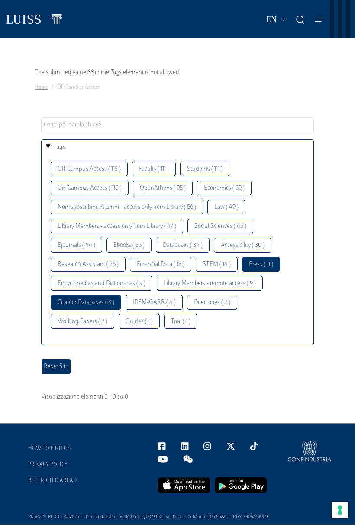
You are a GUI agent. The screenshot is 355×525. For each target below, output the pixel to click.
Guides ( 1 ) (139, 321)
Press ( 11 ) (261, 264)
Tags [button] (59, 147)
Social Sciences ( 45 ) (220, 226)
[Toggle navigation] (320, 19)
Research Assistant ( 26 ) (88, 264)
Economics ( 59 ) (224, 188)
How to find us (49, 448)
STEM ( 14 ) (217, 264)
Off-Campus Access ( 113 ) (89, 169)
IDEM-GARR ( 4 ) (154, 302)
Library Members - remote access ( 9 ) (210, 283)
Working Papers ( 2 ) (82, 321)
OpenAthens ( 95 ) (163, 188)
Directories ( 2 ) (212, 302)
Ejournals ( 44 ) (76, 245)
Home (41, 87)
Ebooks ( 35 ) (129, 245)
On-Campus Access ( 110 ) (90, 188)
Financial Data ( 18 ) (160, 264)
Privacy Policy (48, 464)
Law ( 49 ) (226, 207)
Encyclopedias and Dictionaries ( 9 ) (101, 283)
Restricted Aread (52, 480)
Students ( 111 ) (205, 169)
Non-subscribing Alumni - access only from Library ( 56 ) (127, 207)
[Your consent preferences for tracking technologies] (340, 510)
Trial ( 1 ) (180, 321)
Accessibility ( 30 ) (243, 245)
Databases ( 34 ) (183, 245)
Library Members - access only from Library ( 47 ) (117, 226)
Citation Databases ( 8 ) (86, 302)
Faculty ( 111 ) (154, 169)
